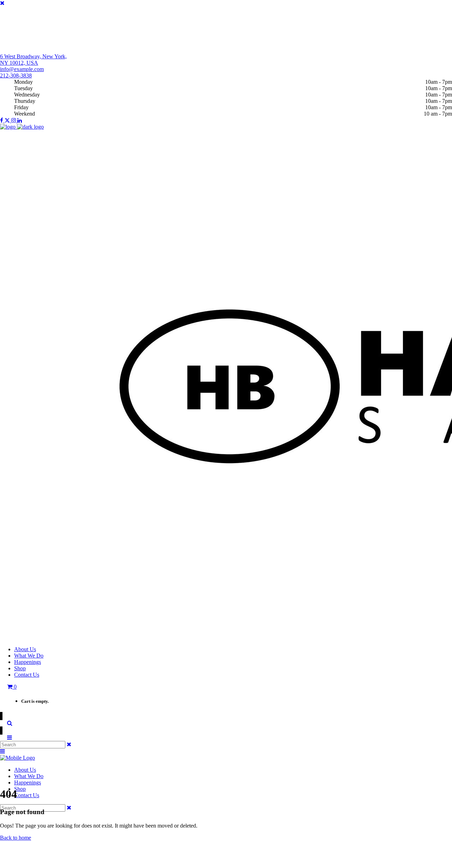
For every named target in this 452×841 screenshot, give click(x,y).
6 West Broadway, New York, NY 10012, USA (33, 59)
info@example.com (22, 69)
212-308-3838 (16, 75)
